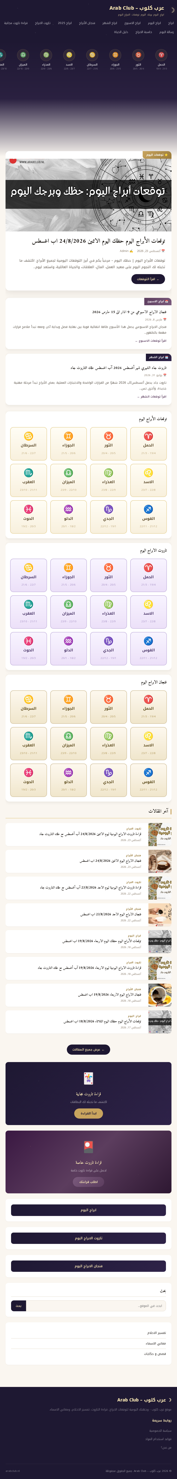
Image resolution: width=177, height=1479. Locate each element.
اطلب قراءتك (88, 1182)
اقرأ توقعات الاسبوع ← (150, 340)
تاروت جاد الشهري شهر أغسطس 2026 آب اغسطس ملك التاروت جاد (118, 368)
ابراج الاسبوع (132, 23)
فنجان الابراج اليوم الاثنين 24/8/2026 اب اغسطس (110, 861)
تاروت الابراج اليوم (88, 1238)
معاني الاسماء (156, 1343)
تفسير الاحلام (157, 1333)
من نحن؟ (166, 1447)
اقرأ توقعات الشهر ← (151, 396)
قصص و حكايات (155, 1354)
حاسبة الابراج (144, 32)
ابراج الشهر (110, 23)
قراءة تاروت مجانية (16, 23)
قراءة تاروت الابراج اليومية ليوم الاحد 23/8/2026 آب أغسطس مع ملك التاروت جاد (90, 888)
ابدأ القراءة (89, 1113)
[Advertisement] (88, 111)
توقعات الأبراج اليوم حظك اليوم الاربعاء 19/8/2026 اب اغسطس (101, 941)
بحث (18, 1306)
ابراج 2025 (65, 23)
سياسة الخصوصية (160, 1431)
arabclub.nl (13, 1471)
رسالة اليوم (166, 32)
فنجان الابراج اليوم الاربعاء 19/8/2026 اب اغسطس (109, 995)
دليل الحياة (121, 32)
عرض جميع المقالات (86, 1049)
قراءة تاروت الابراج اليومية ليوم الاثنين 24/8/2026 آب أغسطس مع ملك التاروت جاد (90, 834)
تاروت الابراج (42, 23)
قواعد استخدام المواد (158, 1439)
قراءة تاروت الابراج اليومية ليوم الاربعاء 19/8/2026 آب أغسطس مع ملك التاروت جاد (89, 968)
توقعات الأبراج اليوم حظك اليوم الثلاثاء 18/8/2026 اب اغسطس (102, 1021)
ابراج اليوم (154, 23)
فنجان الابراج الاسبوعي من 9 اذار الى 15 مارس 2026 (129, 312)
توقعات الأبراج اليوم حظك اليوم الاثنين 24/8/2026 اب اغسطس (98, 241)
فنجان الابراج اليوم (89, 1266)
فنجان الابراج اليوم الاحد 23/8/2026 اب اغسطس (110, 914)
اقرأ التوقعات (146, 279)
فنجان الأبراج (87, 23)
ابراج (171, 23)
